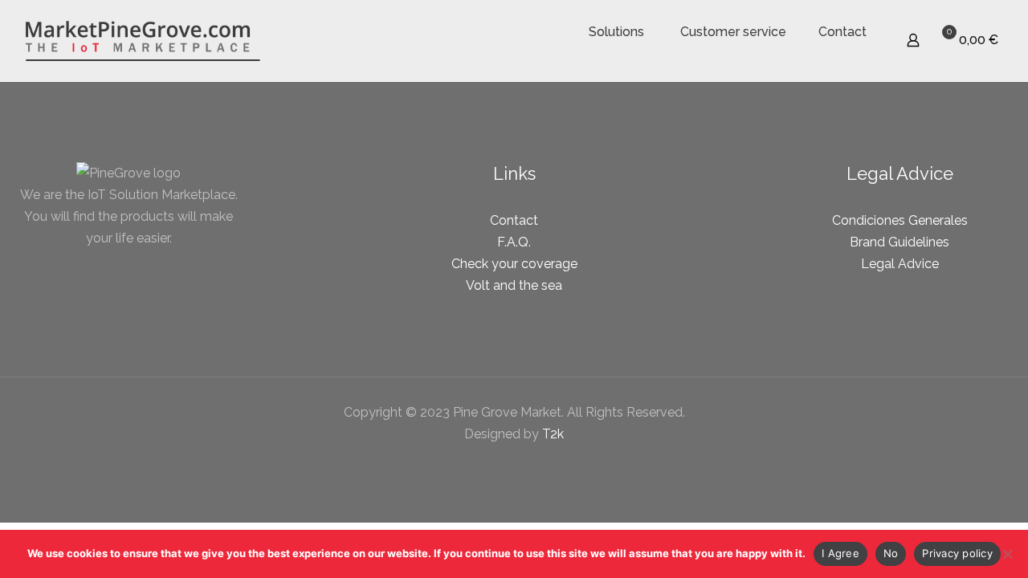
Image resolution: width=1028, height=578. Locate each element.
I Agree (840, 553)
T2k (553, 434)
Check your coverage (514, 263)
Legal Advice (900, 263)
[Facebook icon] (498, 464)
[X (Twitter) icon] (514, 464)
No (891, 553)
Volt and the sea (514, 285)
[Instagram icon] (531, 464)
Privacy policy (957, 553)
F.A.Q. (514, 242)
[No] (1008, 554)
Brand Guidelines (899, 242)
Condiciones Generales (900, 220)
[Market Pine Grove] (143, 40)
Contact (514, 220)
